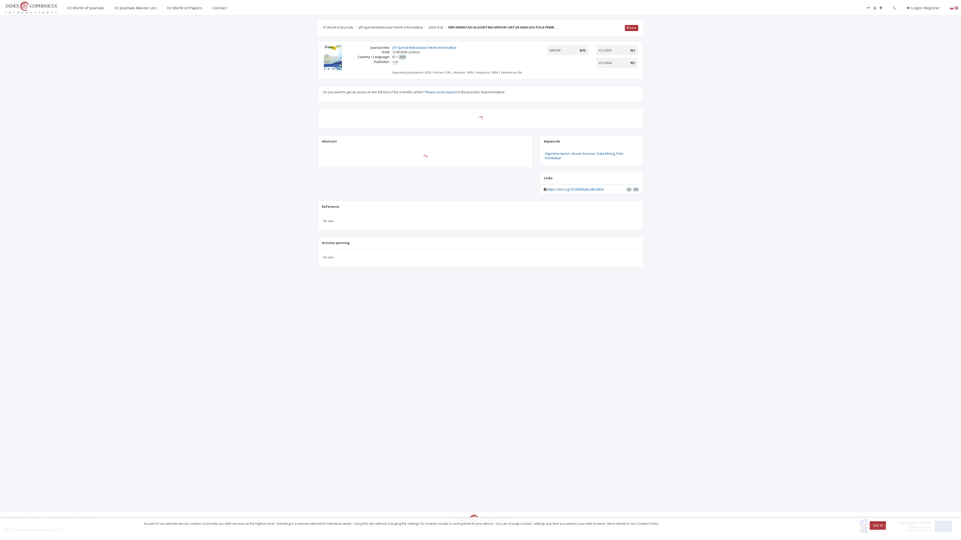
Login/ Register (925, 7)
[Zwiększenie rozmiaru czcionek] (883, 7)
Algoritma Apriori (557, 153)
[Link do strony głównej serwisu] (31, 7)
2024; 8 (435, 27)
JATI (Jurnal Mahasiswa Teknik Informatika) (390, 27)
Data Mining (606, 153)
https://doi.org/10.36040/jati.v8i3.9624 (575, 189)
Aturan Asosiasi (583, 153)
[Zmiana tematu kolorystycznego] (894, 7)
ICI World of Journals (338, 27)
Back (633, 28)
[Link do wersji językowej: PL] (952, 7)
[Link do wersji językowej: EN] (956, 7)
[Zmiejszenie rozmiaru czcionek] (866, 7)
